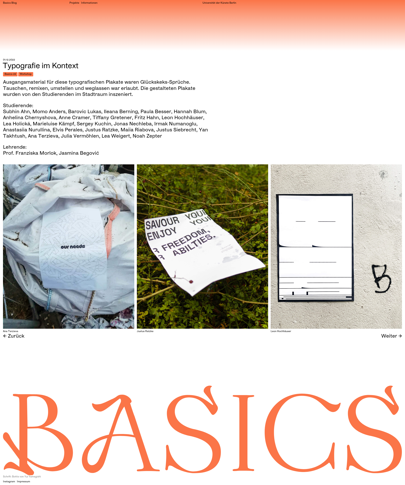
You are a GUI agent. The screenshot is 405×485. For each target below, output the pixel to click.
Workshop (26, 74)
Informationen (89, 3)
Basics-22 (10, 74)
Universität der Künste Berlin (219, 3)
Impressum (23, 482)
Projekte (74, 3)
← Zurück (13, 336)
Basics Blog (10, 3)
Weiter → (391, 336)
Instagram (9, 482)
